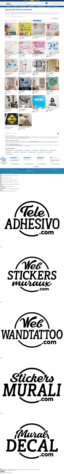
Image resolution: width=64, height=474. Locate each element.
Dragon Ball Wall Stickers (9, 150)
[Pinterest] (2, 471)
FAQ (14, 184)
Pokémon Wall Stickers (41, 152)
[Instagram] (0, 471)
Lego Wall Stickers (8, 152)
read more (52, 161)
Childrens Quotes (24, 20)
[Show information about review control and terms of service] (7, 162)
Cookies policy (17, 188)
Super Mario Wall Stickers (43, 150)
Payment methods (8, 184)
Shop (1, 183)
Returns (13, 184)
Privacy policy (9, 188)
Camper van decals (31, 6)
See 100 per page (13, 133)
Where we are (12, 186)
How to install (18, 184)
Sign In (55, 170)
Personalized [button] (55, 6)
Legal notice (13, 188)
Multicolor (19, 20)
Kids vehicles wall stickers (32, 152)
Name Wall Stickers (16, 152)
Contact (1, 190)
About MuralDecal (2, 186)
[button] (32, 38)
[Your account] (56, 3)
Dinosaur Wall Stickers (23, 152)
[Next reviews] (63, 161)
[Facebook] (1, 471)
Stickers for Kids (22, 6)
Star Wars (38, 4)
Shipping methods (3, 184)
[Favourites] (54, 3)
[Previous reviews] (8, 161)
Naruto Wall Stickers (49, 152)
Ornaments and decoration (37, 20)
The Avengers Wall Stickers (19, 150)
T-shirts (49, 6)
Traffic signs (30, 20)
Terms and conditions (3, 188)
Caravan (32, 4)
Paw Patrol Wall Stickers (52, 150)
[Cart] (58, 3)
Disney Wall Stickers (35, 150)
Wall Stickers (9, 6)
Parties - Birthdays (14, 20)
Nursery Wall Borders (28, 150)
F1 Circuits (34, 4)
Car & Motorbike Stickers (41, 6)
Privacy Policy (32, 171)
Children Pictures (7, 20)
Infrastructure (8, 186)
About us (1, 185)
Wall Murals (15, 6)
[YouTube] (3, 471)
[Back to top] (0, 473)
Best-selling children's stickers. (18, 16)
